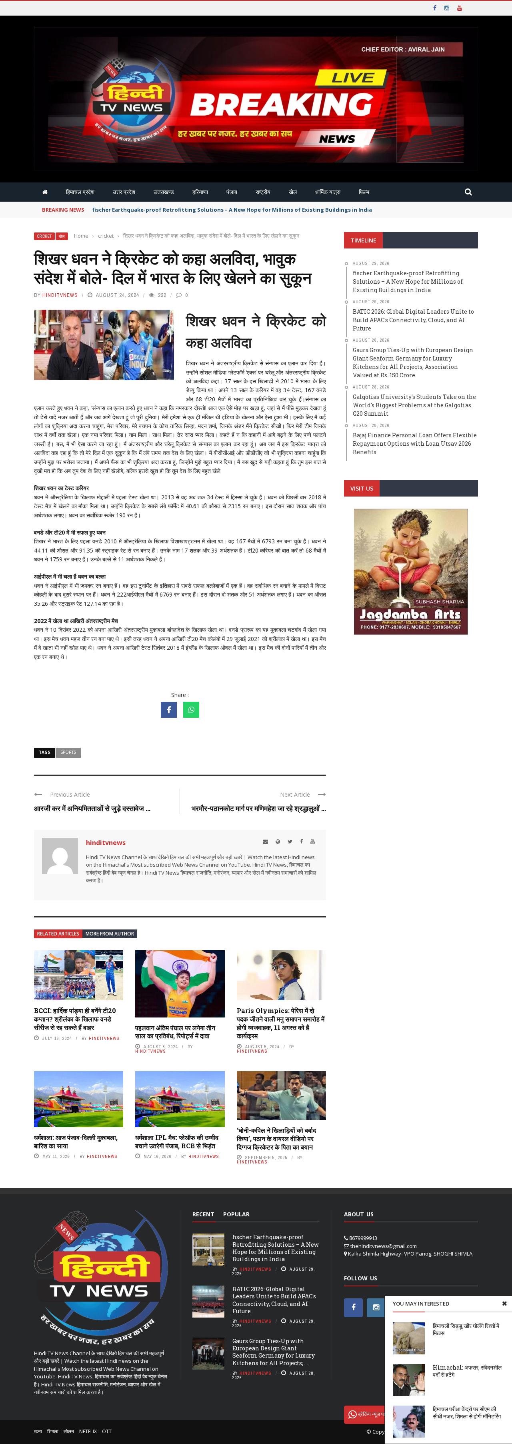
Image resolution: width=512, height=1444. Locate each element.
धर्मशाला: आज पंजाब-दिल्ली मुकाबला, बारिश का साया (76, 1141)
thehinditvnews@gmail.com (383, 1246)
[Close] (504, 1303)
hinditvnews (60, 295)
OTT (107, 1431)
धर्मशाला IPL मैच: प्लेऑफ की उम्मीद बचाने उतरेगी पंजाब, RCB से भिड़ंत (176, 1141)
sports (68, 752)
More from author (110, 933)
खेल (293, 192)
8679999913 (363, 1238)
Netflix (88, 1431)
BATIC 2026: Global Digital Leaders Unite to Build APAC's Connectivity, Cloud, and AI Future (274, 1300)
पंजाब (231, 192)
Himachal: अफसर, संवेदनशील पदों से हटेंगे (467, 1371)
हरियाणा (200, 192)
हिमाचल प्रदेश (80, 192)
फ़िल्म (364, 192)
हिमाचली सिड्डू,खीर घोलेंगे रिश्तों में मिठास (466, 1329)
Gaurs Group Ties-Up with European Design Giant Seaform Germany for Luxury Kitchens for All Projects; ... (273, 1352)
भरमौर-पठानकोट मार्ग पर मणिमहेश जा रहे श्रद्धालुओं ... (259, 808)
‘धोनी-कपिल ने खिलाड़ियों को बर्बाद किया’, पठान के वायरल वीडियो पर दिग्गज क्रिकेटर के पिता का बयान (276, 1138)
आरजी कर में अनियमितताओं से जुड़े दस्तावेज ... (92, 808)
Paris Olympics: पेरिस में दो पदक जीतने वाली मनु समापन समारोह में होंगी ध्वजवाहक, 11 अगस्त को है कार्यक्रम (280, 1022)
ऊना (38, 1431)
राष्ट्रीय (263, 192)
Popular (236, 1214)
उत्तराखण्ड (164, 192)
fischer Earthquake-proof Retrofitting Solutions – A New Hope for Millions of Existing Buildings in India (275, 1248)
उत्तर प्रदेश (124, 192)
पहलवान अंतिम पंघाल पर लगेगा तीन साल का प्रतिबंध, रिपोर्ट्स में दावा (175, 1031)
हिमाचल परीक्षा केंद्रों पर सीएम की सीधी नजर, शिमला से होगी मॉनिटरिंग (467, 1412)
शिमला (52, 1431)
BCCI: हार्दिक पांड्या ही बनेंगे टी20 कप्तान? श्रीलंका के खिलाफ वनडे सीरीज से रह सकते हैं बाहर (75, 1018)
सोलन (69, 1431)
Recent (203, 1214)
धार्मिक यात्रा (327, 192)
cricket (44, 236)
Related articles (58, 933)
